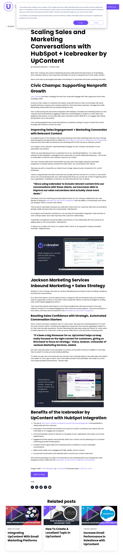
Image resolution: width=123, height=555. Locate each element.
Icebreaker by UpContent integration (60, 200)
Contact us (111, 7)
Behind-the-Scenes (14, 529)
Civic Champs (36, 96)
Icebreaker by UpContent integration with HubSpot (84, 140)
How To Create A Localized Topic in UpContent (58, 532)
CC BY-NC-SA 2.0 (85, 468)
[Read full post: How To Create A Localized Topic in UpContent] (61, 515)
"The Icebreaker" (47, 468)
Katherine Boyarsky (40, 67)
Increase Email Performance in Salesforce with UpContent (94, 538)
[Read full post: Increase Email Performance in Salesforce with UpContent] (99, 515)
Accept (81, 22)
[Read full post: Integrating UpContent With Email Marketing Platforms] (23, 515)
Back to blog (39, 474)
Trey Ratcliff (61, 468)
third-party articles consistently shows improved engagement (65, 423)
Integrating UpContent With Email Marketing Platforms (23, 536)
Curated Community (90, 529)
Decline (96, 22)
